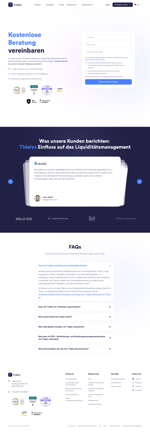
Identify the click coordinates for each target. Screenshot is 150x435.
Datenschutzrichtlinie (97, 60)
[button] (38, 5)
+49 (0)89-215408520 (20, 392)
